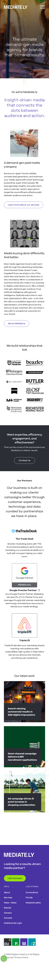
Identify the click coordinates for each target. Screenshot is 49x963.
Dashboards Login (13, 923)
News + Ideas (10, 902)
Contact (8, 918)
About (7, 892)
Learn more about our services (23, 204)
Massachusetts (33, 902)
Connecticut (32, 892)
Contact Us (24, 460)
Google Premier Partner (23, 590)
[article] (24, 701)
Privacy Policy (21, 957)
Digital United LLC (20, 954)
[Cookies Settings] (4, 958)
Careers (8, 912)
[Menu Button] (42, 7)
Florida (29, 897)
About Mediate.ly (16, 323)
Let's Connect (15, 878)
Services (8, 897)
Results (7, 907)
